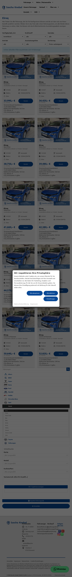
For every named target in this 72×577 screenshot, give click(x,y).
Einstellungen (51, 299)
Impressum (34, 304)
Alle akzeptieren (35, 293)
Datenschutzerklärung (21, 304)
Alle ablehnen (51, 293)
